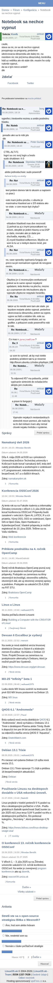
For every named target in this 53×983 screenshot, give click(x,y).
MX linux (13, 697)
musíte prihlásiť (34, 98)
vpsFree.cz (36, 981)
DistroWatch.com (17, 738)
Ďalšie (25, 887)
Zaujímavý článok (17, 628)
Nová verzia (14, 672)
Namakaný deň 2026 (15, 442)
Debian (12, 776)
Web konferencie (17, 537)
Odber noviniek (26, 978)
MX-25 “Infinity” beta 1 (17, 678)
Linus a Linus (11, 604)
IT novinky (14, 836)
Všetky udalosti (26, 891)
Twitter (30, 83)
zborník (25, 871)
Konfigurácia (30, 10)
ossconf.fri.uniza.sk (18, 877)
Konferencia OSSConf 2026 (20, 490)
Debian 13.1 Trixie (14, 750)
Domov (5, 10)
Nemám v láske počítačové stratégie (24, 946)
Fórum (16, 10)
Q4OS (42, 719)
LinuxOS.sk (11, 3)
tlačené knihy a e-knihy (15, 176)
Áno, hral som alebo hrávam (20, 925)
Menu (41, 3)
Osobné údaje (39, 974)
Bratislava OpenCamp (20, 592)
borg (41, 108)
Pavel (23, 715)
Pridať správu (43, 432)
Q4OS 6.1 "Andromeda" (18, 709)
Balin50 (24, 798)
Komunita (13, 483)
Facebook (13, 83)
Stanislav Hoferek (35, 162)
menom (24, 640)
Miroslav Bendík (23, 448)
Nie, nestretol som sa (16, 935)
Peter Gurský (37, 142)
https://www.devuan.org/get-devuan (26, 667)
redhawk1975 (27, 610)
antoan (40, 34)
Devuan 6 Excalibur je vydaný (22, 635)
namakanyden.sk (17, 478)
